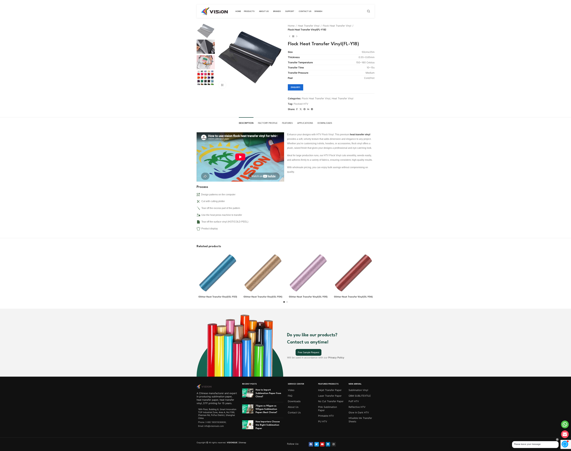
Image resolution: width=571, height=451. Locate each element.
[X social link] (301, 109)
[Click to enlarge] (222, 85)
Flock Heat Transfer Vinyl (337, 25)
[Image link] (204, 386)
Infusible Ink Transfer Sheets (360, 420)
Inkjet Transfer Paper (330, 390)
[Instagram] (333, 444)
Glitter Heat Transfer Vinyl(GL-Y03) (217, 297)
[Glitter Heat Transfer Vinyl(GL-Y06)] (353, 273)
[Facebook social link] (297, 109)
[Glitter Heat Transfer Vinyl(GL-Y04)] (263, 273)
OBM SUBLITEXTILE (360, 395)
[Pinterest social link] (304, 109)
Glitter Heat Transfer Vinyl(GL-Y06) (353, 297)
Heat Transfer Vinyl (308, 25)
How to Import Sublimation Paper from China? (268, 393)
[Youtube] (322, 444)
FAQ (290, 395)
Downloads (294, 401)
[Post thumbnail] (247, 394)
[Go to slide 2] (287, 302)
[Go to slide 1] (284, 302)
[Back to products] (293, 36)
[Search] (369, 11)
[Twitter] (316, 444)
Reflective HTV (357, 406)
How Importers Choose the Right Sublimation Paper (268, 425)
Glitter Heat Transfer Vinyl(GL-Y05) (308, 297)
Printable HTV (326, 415)
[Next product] (297, 36)
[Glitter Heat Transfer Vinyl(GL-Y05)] (308, 273)
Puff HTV (354, 401)
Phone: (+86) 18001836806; (212, 422)
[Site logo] (214, 10)
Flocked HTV (301, 103)
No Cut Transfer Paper (330, 401)
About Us (293, 406)
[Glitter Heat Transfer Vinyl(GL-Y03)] (218, 273)
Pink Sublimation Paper (327, 408)
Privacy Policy (336, 357)
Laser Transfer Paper (330, 395)
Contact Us (294, 412)
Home (291, 25)
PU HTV (322, 421)
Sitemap (242, 442)
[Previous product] (289, 36)
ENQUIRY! (295, 87)
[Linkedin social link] (308, 109)
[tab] (246, 121)
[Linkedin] (328, 444)
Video (291, 390)
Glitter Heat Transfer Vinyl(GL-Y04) (262, 297)
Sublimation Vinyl (358, 390)
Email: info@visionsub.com (211, 426)
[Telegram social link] (312, 109)
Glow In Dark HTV (359, 412)
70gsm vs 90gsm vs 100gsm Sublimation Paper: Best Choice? (266, 409)
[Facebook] (311, 444)
